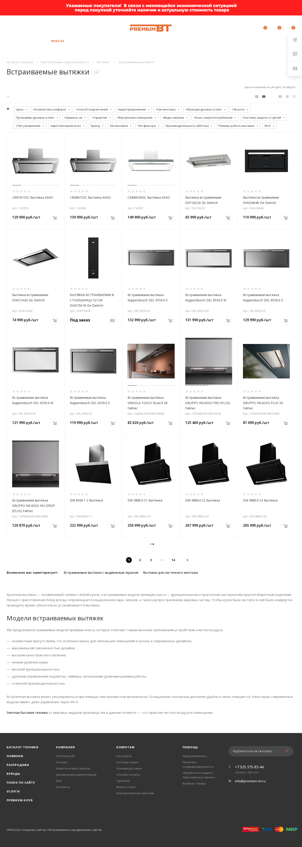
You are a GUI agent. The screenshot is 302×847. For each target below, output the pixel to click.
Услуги (13, 791)
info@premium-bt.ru (250, 781)
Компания (65, 747)
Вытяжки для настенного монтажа (170, 572)
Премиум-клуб (20, 800)
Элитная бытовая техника (27, 712)
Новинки (15, 756)
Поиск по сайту (21, 782)
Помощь (191, 747)
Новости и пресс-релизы (73, 768)
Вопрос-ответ (126, 787)
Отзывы (61, 762)
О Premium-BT (65, 756)
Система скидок (127, 762)
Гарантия (123, 781)
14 (173, 560)
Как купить (124, 756)
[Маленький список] (257, 96)
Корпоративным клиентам (135, 793)
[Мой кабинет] (251, 28)
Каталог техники (22, 747)
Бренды (13, 774)
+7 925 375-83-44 (40, 28)
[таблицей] (294, 96)
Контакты (63, 787)
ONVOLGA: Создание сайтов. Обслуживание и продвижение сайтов (54, 830)
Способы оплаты (128, 775)
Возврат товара (194, 783)
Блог (59, 781)
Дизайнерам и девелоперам (76, 775)
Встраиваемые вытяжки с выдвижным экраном (101, 572)
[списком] (287, 96)
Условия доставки (129, 768)
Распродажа (18, 765)
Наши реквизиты (195, 756)
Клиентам (125, 747)
